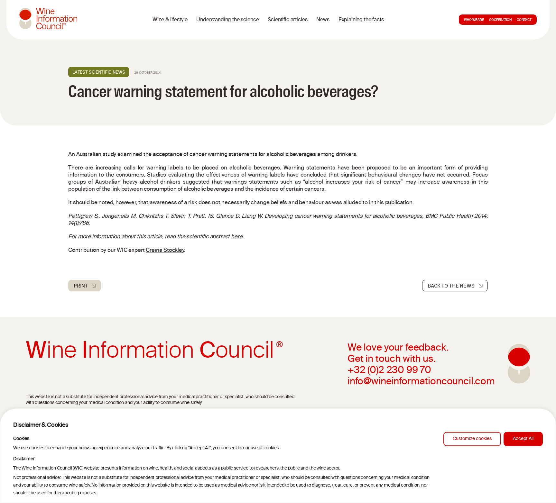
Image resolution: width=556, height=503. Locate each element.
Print (81, 285)
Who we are (474, 20)
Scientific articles (287, 19)
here (236, 237)
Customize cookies (472, 439)
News (322, 19)
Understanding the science (227, 19)
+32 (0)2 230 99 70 (389, 371)
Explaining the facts (361, 19)
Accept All (523, 439)
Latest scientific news (98, 72)
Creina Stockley (165, 250)
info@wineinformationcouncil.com (421, 382)
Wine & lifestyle (170, 19)
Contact (524, 20)
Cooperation (500, 20)
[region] (278, 455)
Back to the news (451, 285)
